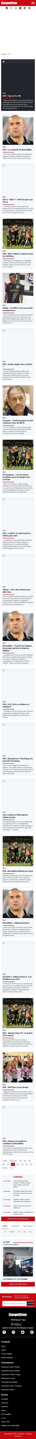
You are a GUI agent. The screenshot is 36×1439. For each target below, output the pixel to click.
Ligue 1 (3, 1346)
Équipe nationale (7, 1357)
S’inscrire (31, 1303)
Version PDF (5, 1422)
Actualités (4, 1399)
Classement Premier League (10, 1374)
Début (5, 1161)
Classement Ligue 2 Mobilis (10, 1371)
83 (20, 1161)
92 (31, 1164)
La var (3, 1418)
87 (8, 1164)
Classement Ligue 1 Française (11, 1386)
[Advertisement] (18, 30)
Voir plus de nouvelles (18, 1219)
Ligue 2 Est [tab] (15, 1226)
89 (18, 1164)
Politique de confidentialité (10, 1425)
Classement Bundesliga (9, 1382)
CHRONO (4, 1407)
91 (27, 1164)
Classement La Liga (8, 1378)
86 (3, 1164)
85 (30, 1161)
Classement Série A (8, 1390)
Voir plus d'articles (18, 1284)
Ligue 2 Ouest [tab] (28, 1226)
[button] (2, 8)
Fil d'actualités (6, 1414)
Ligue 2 (3, 1350)
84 (25, 1161)
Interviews (4, 1403)
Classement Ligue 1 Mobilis (10, 1367)
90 (22, 1164)
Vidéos (3, 1410)
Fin (11, 1168)
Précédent (13, 1161)
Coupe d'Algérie (6, 1354)
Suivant (5, 1168)
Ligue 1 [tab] (5, 1226)
